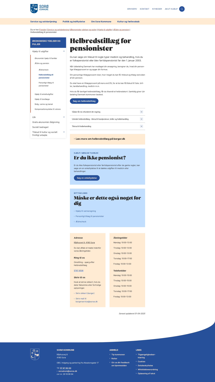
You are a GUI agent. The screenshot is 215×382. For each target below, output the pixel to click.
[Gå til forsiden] (34, 356)
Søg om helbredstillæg (84, 101)
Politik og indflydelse (74, 21)
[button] (64, 51)
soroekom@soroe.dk (67, 371)
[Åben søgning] (182, 9)
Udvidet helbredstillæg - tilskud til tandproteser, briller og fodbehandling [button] (100, 119)
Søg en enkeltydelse (87, 178)
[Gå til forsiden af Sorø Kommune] (78, 9)
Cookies (141, 361)
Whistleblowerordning (148, 369)
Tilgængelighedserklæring (146, 356)
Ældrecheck (81, 221)
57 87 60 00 (65, 368)
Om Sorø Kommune (101, 21)
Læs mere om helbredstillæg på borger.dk (100, 138)
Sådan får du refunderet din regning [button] (86, 112)
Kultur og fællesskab (128, 21)
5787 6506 (78, 270)
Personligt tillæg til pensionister (90, 216)
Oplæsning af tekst (146, 373)
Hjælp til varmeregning (86, 211)
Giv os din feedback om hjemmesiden (120, 364)
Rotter (114, 358)
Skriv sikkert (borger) (85, 293)
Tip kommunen (118, 354)
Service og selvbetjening (43, 21)
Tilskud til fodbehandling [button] (81, 126)
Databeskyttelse (145, 365)
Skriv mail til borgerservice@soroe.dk (87, 300)
